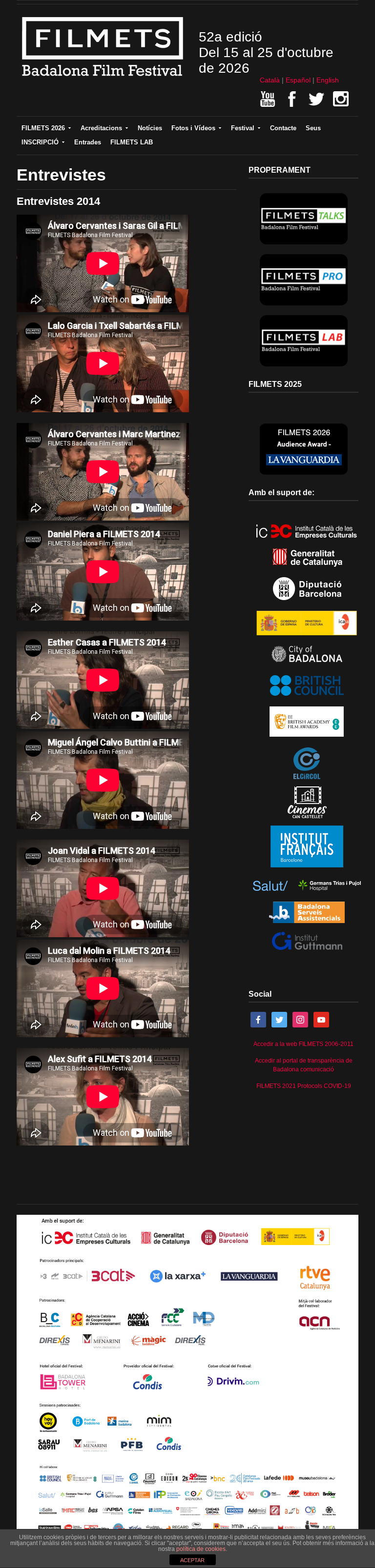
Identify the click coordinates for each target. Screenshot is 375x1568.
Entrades (87, 142)
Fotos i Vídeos (193, 128)
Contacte (283, 128)
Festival (242, 128)
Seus (313, 128)
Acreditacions (101, 128)
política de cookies (201, 1549)
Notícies (150, 128)
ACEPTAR (192, 1560)
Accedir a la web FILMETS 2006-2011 (303, 1044)
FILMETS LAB (131, 142)
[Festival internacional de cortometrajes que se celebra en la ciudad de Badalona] (103, 79)
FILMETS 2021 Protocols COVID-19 (303, 1086)
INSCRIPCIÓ (40, 142)
